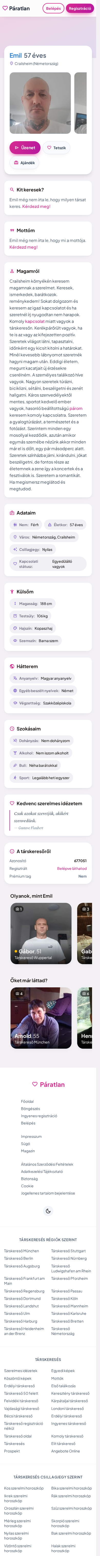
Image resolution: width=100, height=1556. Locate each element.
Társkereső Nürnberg (69, 1258)
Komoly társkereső (67, 1436)
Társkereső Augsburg (22, 1266)
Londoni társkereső (67, 1408)
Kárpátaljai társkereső (69, 1400)
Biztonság (29, 1178)
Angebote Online (65, 1451)
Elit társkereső (63, 1443)
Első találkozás (63, 1385)
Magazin (28, 1150)
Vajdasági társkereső (21, 1408)
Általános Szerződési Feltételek (47, 1164)
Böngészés (30, 1108)
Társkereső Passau (66, 1291)
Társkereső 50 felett (21, 1393)
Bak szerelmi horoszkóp (71, 1533)
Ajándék (24, 162)
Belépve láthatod (72, 868)
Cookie (27, 1185)
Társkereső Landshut (21, 1305)
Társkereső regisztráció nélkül (23, 1426)
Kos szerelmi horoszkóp (24, 1488)
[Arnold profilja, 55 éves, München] (41, 1018)
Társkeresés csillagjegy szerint (48, 1477)
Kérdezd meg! (36, 206)
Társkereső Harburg (20, 1321)
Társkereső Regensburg (24, 1291)
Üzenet (25, 147)
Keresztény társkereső (70, 1393)
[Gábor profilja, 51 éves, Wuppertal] (41, 933)
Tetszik (56, 147)
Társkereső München (21, 1250)
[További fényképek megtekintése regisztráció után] (40, 103)
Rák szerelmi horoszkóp (71, 1495)
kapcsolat (35, 321)
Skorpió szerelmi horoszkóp (65, 1523)
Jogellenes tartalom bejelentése (48, 1193)
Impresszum (31, 1136)
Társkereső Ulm (17, 1313)
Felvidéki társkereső (21, 1400)
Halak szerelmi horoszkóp (63, 1548)
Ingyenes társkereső (68, 1423)
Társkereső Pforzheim (69, 1278)
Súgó (25, 1143)
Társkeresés (14, 1443)
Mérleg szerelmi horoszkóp (17, 1523)
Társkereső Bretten (67, 1321)
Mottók (57, 1378)
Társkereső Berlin (18, 1258)
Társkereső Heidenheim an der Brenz (24, 1331)
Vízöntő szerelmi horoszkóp (17, 1548)
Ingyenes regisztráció (39, 1115)
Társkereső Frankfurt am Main (24, 1280)
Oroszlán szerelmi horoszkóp (19, 1510)
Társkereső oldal (18, 1436)
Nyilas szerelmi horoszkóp (16, 1535)
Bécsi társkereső (18, 1416)
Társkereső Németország (62, 1331)
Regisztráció (80, 8)
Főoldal (27, 1101)
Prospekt (12, 1451)
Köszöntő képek (18, 1378)
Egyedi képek (63, 1370)
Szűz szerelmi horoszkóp (71, 1508)
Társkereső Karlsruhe (68, 1313)
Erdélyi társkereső (19, 1385)
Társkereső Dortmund (22, 1298)
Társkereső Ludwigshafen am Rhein (71, 1268)
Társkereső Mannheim (69, 1305)
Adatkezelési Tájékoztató (42, 1171)
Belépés (53, 8)
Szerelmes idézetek (20, 1370)
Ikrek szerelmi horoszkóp (15, 1498)
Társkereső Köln (64, 1298)
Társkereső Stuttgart (68, 1250)
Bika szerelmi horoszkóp (71, 1488)
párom (76, 408)
